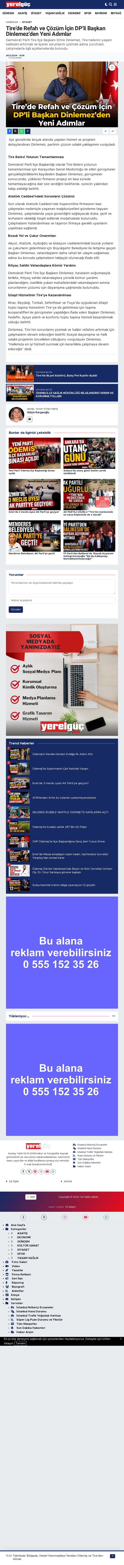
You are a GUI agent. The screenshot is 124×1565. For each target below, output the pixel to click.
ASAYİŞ (22, 13)
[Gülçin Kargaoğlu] (16, 414)
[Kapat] (122, 1339)
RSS (32, 1197)
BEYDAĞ (116, 13)
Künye (15, 1295)
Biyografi (17, 1286)
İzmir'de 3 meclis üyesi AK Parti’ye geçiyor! (34, 512)
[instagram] (64, 1217)
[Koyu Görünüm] (106, 4)
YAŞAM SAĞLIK (54, 13)
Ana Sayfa (18, 1225)
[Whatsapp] (53, 1171)
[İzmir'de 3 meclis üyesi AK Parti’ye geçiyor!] (35, 494)
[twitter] (44, 1217)
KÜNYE (68, 1181)
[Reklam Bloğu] (62, 679)
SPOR (87, 13)
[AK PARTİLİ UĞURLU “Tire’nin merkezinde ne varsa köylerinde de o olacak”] (89, 494)
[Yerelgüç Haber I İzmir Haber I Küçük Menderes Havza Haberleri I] (18, 4)
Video (15, 1266)
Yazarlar (17, 1270)
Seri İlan (17, 1278)
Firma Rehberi (21, 1274)
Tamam (21, 1343)
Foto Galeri (19, 1262)
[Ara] (110, 4)
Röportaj (17, 1282)
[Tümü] (113, 1016)
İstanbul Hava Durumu (89, 1148)
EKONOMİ (74, 13)
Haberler (12, 22)
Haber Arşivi (84, 1166)
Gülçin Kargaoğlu (38, 412)
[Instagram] (41, 1171)
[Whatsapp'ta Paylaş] (21, 131)
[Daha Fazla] (27, 131)
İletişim (16, 1299)
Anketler (17, 1291)
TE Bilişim (70, 1207)
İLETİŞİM (14, 1181)
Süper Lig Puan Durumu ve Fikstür (39, 1319)
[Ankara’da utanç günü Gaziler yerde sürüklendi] (89, 453)
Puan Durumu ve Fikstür (90, 1155)
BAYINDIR (101, 13)
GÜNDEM (8, 13)
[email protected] (42, 1164)
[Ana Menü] (115, 4)
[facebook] (23, 1217)
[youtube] (85, 1217)
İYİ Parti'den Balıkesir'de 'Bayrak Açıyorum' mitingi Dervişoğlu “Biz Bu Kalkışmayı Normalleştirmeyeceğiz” (88, 556)
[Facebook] (23, 1171)
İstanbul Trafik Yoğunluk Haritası (95, 1152)
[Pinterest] (35, 1171)
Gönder (16, 609)
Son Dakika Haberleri (89, 1163)
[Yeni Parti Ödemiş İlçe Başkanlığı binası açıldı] (35, 453)
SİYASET (36, 13)
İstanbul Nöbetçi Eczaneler (92, 1145)
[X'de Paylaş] (15, 131)
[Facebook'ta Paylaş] (9, 131)
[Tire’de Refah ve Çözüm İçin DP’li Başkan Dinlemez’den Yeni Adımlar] (62, 94)
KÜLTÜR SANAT (27, 1245)
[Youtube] (47, 1171)
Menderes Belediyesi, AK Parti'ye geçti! (32, 553)
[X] (29, 1171)
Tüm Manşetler (86, 1159)
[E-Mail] (29, 419)
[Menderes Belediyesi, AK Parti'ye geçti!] (35, 535)
